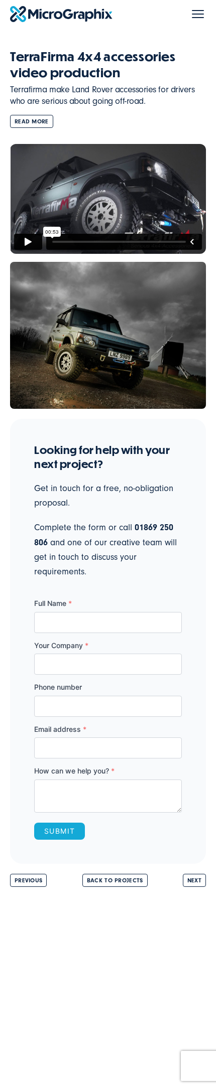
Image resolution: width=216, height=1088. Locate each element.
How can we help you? (74, 770)
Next (194, 880)
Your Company (61, 645)
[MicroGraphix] (61, 14)
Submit (59, 831)
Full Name (53, 603)
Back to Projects (115, 880)
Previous (28, 880)
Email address (60, 729)
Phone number (58, 687)
